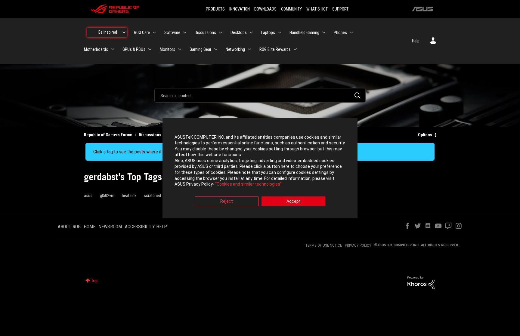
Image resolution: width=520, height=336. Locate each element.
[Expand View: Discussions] (221, 32)
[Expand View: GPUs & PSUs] (150, 49)
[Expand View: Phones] (351, 32)
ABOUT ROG (69, 227)
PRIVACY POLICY (358, 245)
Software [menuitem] (172, 32)
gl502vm (107, 195)
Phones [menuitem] (340, 32)
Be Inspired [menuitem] (107, 32)
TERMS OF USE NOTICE (323, 245)
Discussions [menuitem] (205, 32)
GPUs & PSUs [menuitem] (133, 49)
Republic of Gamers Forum (108, 134)
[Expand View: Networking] (249, 49)
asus (88, 195)
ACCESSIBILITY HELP (146, 227)
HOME (89, 227)
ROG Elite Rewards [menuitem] (275, 49)
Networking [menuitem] (235, 49)
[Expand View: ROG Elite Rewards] (295, 49)
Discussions (150, 134)
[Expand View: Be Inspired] (124, 32)
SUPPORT (340, 9)
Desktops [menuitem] (239, 32)
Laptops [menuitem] (268, 32)
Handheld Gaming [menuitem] (304, 32)
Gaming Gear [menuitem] (200, 49)
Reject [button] (226, 201)
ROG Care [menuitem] (142, 32)
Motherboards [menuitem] (96, 49)
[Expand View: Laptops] (280, 32)
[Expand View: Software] (185, 32)
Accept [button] (293, 201)
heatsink (129, 195)
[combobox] (260, 95)
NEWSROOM (110, 227)
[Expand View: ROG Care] (154, 32)
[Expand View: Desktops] (251, 32)
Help (415, 41)
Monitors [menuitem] (167, 49)
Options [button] (425, 134)
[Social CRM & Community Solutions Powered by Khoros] (421, 282)
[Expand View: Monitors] (180, 49)
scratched (152, 195)
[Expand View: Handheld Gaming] (324, 32)
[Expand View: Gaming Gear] (216, 49)
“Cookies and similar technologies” (248, 184)
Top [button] (94, 280)
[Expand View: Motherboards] (113, 49)
